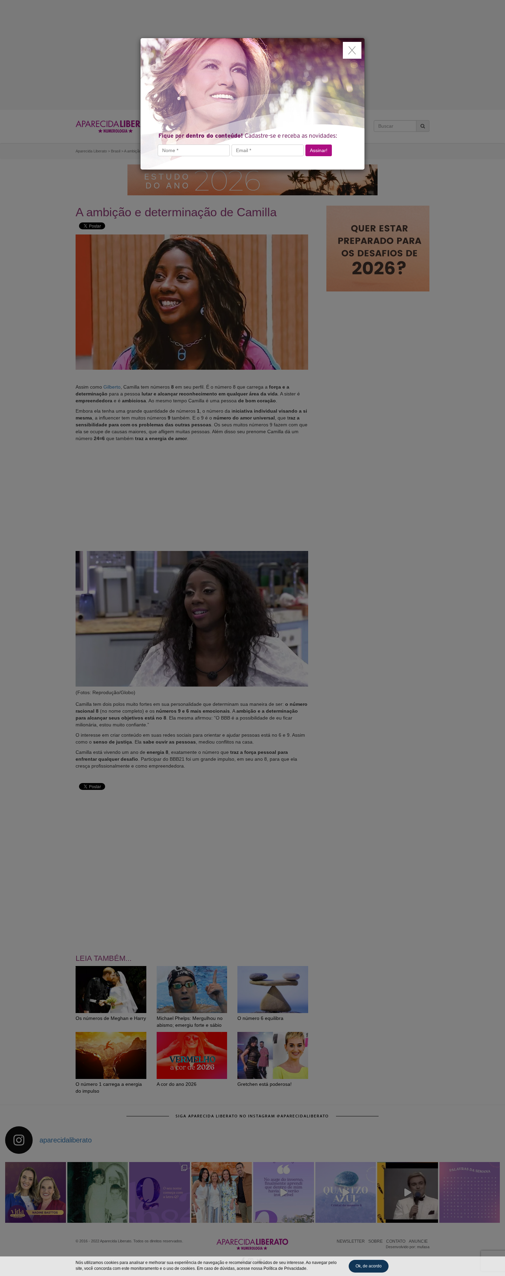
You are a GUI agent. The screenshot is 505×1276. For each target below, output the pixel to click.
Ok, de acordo (369, 1266)
